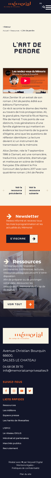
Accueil (6, 31)
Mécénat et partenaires (16, 438)
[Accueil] (17, 4)
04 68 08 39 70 (13, 366)
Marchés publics (12, 443)
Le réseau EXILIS (12, 433)
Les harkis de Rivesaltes (16, 420)
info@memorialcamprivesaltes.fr (26, 370)
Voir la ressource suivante (34, 190)
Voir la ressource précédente (15, 190)
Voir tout (15, 304)
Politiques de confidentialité (25, 468)
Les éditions (9, 410)
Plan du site (25, 474)
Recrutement (10, 448)
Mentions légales (24, 465)
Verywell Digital (34, 462)
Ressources (14, 31)
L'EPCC (6, 428)
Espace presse (11, 415)
